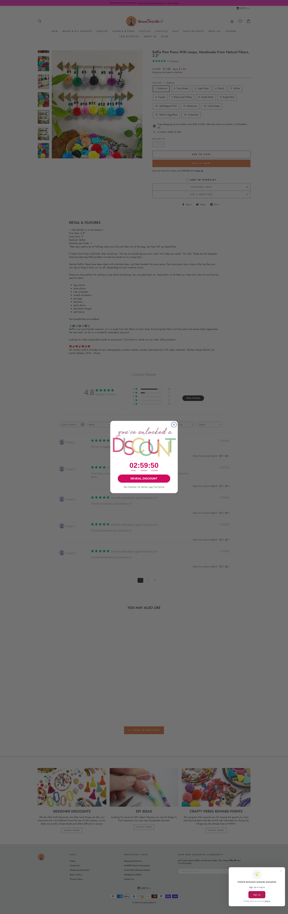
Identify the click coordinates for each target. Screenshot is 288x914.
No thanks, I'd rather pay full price (144, 487)
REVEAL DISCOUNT (144, 478)
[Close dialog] (174, 424)
